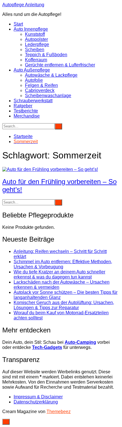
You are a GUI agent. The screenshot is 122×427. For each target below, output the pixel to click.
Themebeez (59, 411)
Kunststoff (35, 34)
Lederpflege (37, 44)
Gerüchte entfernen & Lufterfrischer (60, 64)
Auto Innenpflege (31, 29)
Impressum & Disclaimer (38, 396)
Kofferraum (36, 59)
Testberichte (26, 110)
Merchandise (27, 116)
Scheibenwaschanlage (48, 95)
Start (18, 24)
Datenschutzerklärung (36, 401)
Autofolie (34, 80)
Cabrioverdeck (39, 90)
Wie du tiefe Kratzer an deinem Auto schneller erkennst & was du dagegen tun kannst (59, 274)
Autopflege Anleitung (23, 4)
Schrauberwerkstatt (33, 100)
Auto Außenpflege (32, 70)
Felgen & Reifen (41, 85)
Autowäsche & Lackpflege (51, 75)
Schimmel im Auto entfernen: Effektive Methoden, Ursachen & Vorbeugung (63, 264)
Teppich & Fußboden (46, 54)
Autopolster (36, 39)
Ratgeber (23, 105)
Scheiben (34, 49)
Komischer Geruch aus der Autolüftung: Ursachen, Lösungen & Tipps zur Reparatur (64, 305)
